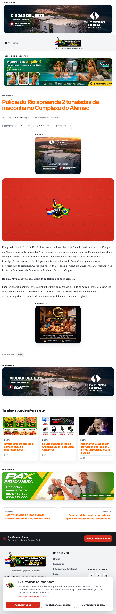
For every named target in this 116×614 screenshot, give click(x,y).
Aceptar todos (22, 604)
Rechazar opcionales (58, 604)
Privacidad (22, 597)
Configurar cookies (93, 604)
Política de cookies (37, 597)
